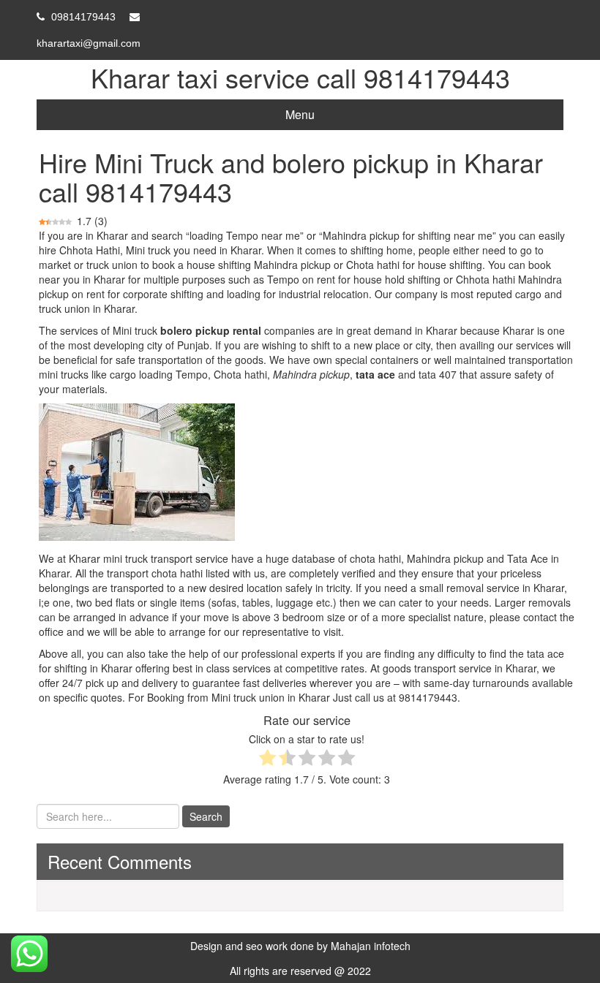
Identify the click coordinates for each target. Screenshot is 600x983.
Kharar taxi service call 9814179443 (300, 77)
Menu (300, 114)
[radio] (267, 759)
